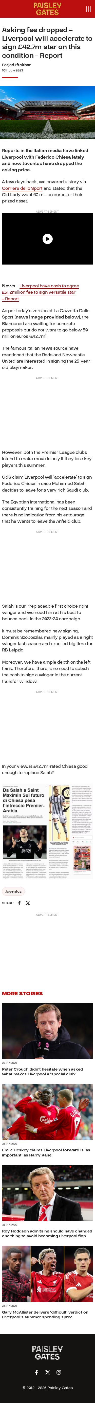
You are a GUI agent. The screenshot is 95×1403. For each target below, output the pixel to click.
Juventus (13, 891)
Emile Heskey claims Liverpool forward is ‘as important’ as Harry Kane (46, 1152)
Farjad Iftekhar (16, 65)
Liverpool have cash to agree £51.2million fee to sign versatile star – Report (40, 292)
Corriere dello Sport (22, 188)
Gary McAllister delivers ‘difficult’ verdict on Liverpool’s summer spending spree (45, 1315)
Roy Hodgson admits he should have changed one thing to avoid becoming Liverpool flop (47, 1233)
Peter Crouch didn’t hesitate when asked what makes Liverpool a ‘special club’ (42, 1072)
